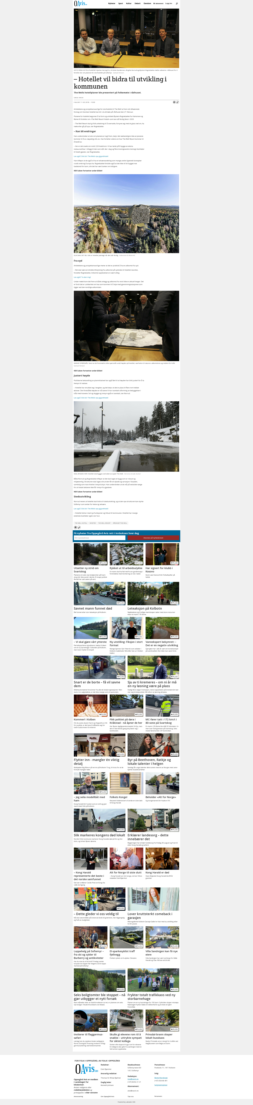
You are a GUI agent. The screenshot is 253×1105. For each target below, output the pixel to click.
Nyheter (111, 3)
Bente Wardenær (161, 1078)
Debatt (138, 3)
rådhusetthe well (120, 523)
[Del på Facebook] (174, 102)
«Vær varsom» (91, 1092)
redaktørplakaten (82, 1090)
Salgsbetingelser (160, 1085)
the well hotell (81, 523)
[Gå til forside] (80, 3)
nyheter (93, 523)
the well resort (104, 523)
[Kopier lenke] (177, 102)
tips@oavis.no (133, 1079)
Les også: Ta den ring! (82, 277)
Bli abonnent (158, 3)
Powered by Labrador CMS (126, 1102)
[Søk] (176, 3)
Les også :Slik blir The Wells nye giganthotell (91, 156)
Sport (120, 3)
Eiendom (147, 3)
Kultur (128, 3)
